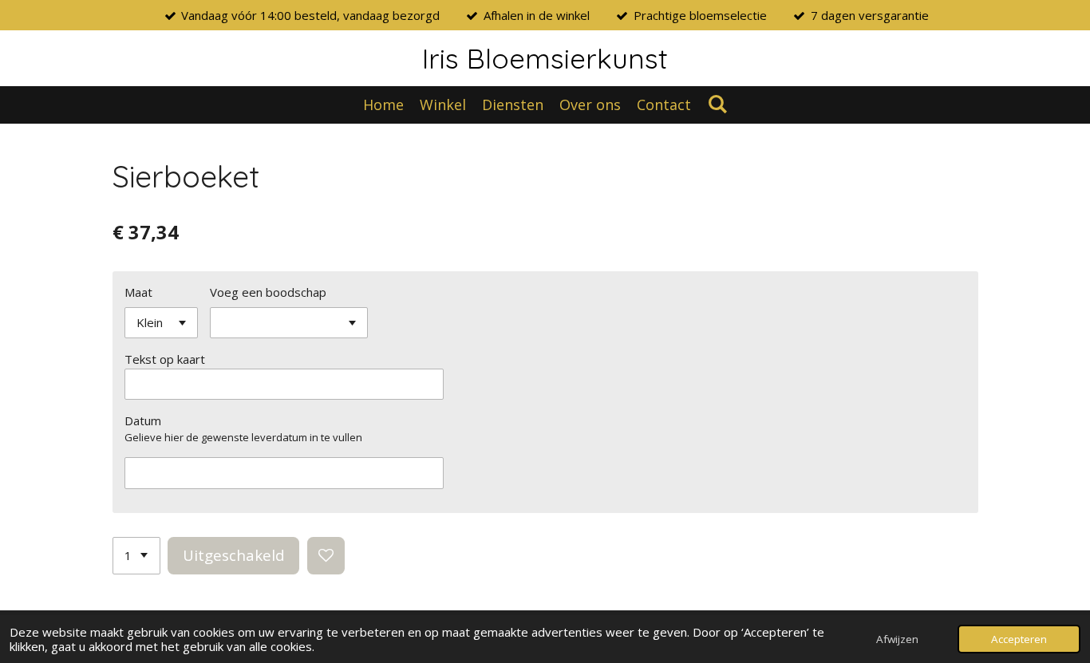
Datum (142, 420)
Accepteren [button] (1019, 639)
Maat (138, 292)
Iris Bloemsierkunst (545, 58)
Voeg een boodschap (268, 292)
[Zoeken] (717, 103)
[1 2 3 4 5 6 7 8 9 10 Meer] (136, 555)
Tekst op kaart (164, 359)
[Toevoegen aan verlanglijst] (326, 555)
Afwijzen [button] (897, 639)
